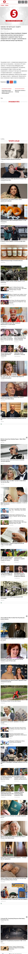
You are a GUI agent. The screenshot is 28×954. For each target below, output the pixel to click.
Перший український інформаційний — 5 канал (4, 2)
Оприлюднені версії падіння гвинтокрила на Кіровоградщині (7, 92)
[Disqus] (14, 122)
